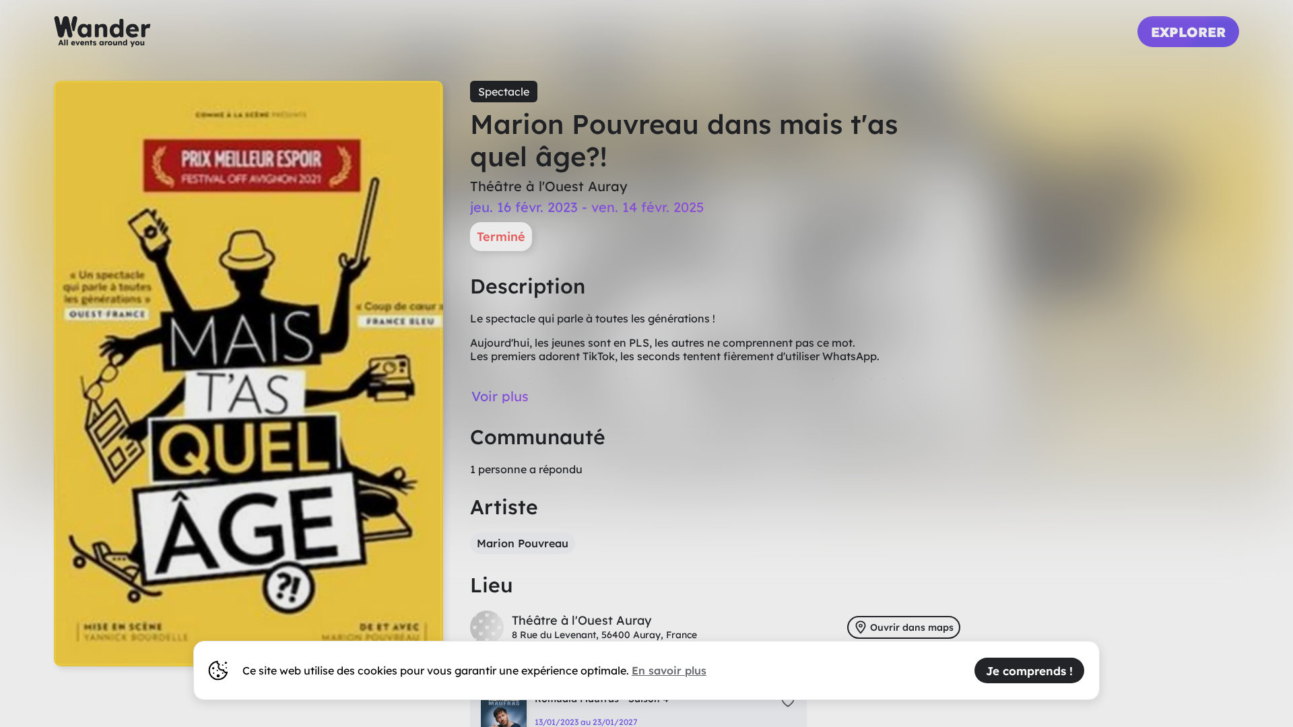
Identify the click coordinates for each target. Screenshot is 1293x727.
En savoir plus (669, 670)
